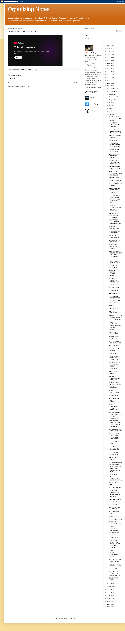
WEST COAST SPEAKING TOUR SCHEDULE (115, 173)
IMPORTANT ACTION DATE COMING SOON (115, 162)
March (111, 114)
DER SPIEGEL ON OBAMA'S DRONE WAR (114, 280)
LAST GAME (113, 285)
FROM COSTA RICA (115, 462)
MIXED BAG (113, 369)
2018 (109, 69)
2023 (109, 54)
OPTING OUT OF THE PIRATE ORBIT (114, 364)
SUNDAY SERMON (115, 180)
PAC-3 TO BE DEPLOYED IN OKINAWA (114, 124)
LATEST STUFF (114, 353)
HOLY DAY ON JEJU (115, 346)
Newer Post (11, 83)
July (110, 102)
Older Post (75, 83)
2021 (109, 60)
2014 (109, 80)
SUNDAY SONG (114, 193)
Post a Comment (15, 79)
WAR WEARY (113, 305)
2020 (109, 63)
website (91, 97)
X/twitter (92, 111)
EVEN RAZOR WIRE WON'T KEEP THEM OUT (115, 221)
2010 (109, 592)
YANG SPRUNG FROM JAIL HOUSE (114, 246)
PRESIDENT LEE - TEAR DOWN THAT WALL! (114, 448)
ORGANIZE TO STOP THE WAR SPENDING (114, 215)
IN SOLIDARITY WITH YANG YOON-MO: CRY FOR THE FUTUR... (115, 544)
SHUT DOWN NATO (115, 519)
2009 (109, 595)
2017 (109, 71)
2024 (109, 51)
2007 (109, 601)
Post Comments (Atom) (23, 86)
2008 (109, 598)
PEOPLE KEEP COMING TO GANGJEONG (114, 357)
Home (44, 83)
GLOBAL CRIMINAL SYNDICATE (113, 528)
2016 (109, 74)
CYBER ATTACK (114, 516)
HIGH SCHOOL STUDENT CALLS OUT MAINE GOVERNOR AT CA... (115, 254)
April (111, 111)
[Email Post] (35, 69)
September (112, 97)
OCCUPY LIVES (114, 287)
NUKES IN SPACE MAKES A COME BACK (115, 118)
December (112, 88)
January (111, 586)
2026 (109, 46)
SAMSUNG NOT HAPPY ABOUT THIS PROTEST (114, 144)
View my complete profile (93, 87)
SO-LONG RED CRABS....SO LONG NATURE (114, 573)
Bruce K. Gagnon (92, 53)
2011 (109, 589)
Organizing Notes (29, 9)
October (111, 94)
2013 (109, 83)
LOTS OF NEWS (114, 308)
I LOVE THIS (113, 569)
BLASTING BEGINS (115, 487)
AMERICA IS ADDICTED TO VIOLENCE (114, 378)
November (112, 91)
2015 (109, 77)
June (110, 105)
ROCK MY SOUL (114, 178)
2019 (109, 66)
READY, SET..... (114, 140)
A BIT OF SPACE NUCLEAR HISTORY (114, 155)
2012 (109, 86)
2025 (109, 49)
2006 (109, 604)
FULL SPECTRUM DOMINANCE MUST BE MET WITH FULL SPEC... (114, 199)
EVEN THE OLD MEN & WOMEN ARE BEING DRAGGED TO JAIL (115, 468)
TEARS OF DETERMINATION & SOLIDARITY (115, 131)
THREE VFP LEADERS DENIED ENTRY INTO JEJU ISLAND (115, 325)
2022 (109, 57)
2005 (109, 607)
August (111, 100)
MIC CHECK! (113, 504)
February (112, 583)
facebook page (93, 104)
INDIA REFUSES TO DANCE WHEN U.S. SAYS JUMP (115, 317)
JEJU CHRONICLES (115, 293)
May (110, 108)
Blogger (73, 618)
